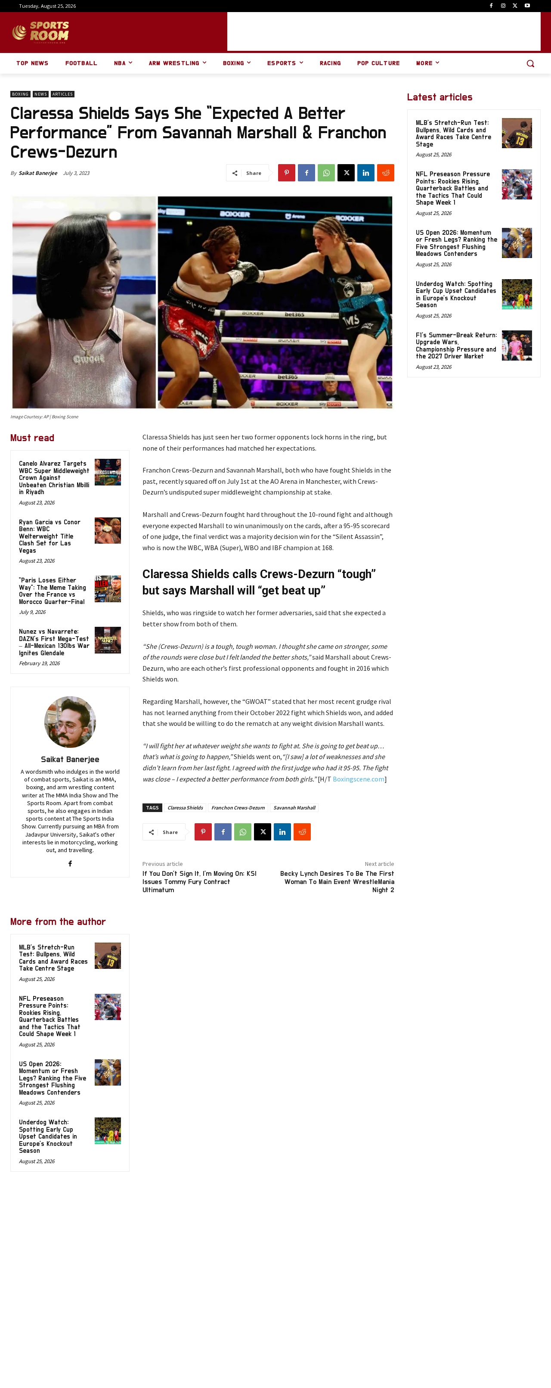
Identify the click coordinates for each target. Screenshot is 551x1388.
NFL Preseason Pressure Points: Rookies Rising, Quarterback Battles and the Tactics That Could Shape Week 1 (49, 1017)
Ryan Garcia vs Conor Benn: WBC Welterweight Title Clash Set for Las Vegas (49, 536)
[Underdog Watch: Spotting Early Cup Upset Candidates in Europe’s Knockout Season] (108, 1130)
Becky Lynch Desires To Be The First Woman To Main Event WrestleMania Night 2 (337, 881)
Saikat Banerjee (38, 173)
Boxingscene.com (358, 779)
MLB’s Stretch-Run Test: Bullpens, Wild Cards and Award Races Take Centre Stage (453, 134)
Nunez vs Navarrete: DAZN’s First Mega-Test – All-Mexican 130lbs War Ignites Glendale (54, 643)
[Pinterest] (286, 172)
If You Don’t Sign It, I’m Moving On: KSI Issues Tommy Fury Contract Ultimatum (199, 881)
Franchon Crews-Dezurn (238, 807)
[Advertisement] (384, 31)
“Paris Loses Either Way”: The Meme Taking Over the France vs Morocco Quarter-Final (52, 591)
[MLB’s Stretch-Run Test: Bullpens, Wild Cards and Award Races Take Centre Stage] (108, 956)
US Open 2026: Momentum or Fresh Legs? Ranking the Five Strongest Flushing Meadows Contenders (52, 1078)
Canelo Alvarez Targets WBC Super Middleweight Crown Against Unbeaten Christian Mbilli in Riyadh (54, 478)
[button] (530, 63)
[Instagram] (503, 6)
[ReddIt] (385, 172)
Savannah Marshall (294, 807)
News (40, 94)
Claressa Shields (185, 807)
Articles (63, 94)
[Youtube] (527, 6)
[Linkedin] (366, 172)
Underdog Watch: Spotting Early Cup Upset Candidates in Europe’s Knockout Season (48, 1136)
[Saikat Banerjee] (70, 722)
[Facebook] (491, 6)
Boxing (20, 94)
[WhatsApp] (326, 172)
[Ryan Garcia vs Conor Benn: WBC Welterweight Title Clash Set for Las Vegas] (108, 530)
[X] (515, 6)
